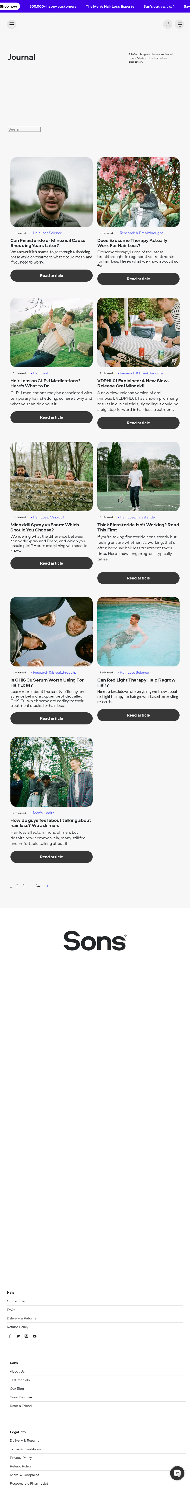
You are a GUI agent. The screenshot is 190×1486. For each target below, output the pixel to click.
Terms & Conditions (25, 1449)
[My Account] (168, 24)
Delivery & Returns (21, 1318)
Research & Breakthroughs (141, 232)
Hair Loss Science (47, 232)
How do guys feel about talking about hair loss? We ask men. (50, 823)
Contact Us (16, 1301)
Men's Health (43, 812)
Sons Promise (21, 1397)
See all (14, 129)
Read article (51, 275)
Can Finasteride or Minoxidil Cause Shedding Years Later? (48, 243)
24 (37, 886)
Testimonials (20, 1379)
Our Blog (17, 1388)
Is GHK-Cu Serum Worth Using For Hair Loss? (47, 682)
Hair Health (42, 373)
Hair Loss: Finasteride (137, 517)
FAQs (11, 1309)
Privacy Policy (21, 1457)
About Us (17, 1371)
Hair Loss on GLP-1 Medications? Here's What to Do (45, 383)
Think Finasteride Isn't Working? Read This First (138, 527)
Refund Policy (17, 1326)
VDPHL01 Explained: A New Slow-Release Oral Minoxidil (133, 383)
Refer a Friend (21, 1405)
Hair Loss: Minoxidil (48, 517)
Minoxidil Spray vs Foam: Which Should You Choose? (44, 527)
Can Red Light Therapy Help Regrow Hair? (136, 682)
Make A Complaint (24, 1474)
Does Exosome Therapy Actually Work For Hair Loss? (132, 243)
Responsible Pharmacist (29, 1483)
